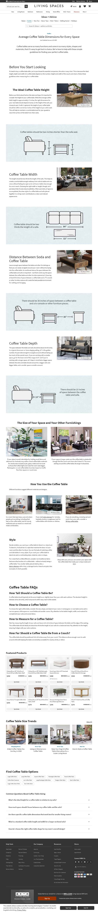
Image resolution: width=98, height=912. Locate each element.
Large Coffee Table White (14, 784)
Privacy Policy (21, 910)
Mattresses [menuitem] (39, 12)
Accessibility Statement (39, 866)
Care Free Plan (57, 849)
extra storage (47, 517)
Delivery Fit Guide (23, 849)
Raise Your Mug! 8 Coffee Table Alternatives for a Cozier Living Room (60, 751)
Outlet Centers (37, 862)
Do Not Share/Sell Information (61, 882)
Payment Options (23, 852)
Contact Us (8, 852)
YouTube (84, 862)
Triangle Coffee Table (60, 780)
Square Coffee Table (39, 776)
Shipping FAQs (9, 862)
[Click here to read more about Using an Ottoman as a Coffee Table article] (38, 734)
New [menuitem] (12, 12)
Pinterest (75, 862)
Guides (29, 21)
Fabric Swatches (58, 876)
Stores (90, 1)
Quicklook (16, 682)
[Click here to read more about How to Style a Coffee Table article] (82, 734)
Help (73, 1)
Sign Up (47, 898)
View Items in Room (85, 105)
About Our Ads (57, 866)
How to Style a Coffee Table (82, 749)
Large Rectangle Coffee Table (43, 780)
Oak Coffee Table (28, 784)
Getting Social (64, 21)
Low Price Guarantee (39, 859)
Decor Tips (44, 21)
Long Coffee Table (25, 776)
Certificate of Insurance (24, 866)
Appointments (77, 852)
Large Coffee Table (12, 776)
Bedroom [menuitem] (30, 12)
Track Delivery (9, 866)
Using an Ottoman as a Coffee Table (38, 750)
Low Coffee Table (27, 780)
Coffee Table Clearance (13, 780)
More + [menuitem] (85, 12)
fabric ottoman (14, 566)
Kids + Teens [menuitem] (66, 12)
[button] (22, 676)
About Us (36, 849)
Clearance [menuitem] (76, 12)
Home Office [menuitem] (56, 12)
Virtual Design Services (59, 879)
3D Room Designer (58, 869)
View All (89, 722)
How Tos (36, 21)
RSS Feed (91, 862)
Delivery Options (80, 1)
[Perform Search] (26, 6)
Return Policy (21, 862)
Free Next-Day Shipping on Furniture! (21, 1)
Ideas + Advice (49, 16)
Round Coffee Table (69, 776)
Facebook (78, 862)
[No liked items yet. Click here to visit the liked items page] (85, 6)
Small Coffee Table (74, 780)
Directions (8, 856)
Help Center (9, 849)
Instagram (81, 862)
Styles (23, 21)
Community (36, 852)
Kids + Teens (54, 21)
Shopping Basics (16, 746)
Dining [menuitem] (48, 12)
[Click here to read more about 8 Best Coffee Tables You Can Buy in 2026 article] (16, 734)
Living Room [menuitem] (20, 12)
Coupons (56, 856)
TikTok (88, 862)
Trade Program (57, 859)
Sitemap (20, 869)
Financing (21, 856)
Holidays (74, 21)
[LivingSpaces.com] (49, 6)
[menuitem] (89, 6)
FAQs (7, 859)
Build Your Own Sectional (60, 872)
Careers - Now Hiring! (39, 856)
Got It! (86, 908)
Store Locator (77, 849)
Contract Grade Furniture (60, 862)
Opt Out (68, 908)
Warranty (21, 859)
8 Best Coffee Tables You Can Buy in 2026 (15, 750)
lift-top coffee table (72, 521)
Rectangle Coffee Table (54, 776)
